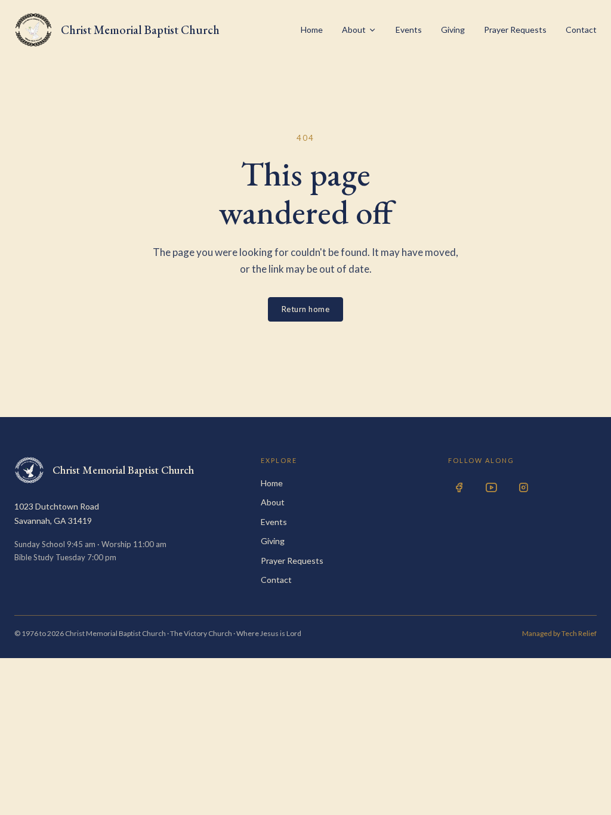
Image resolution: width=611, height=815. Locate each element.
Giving (453, 29)
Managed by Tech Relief (559, 633)
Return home (306, 309)
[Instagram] (523, 487)
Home (312, 29)
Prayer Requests (515, 29)
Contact (581, 29)
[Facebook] (459, 487)
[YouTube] (491, 487)
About (354, 29)
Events (409, 29)
